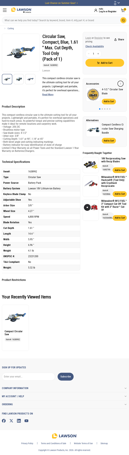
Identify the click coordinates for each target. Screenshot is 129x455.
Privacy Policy (27, 443)
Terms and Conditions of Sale (53, 443)
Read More (47, 94)
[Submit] (123, 20)
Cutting (11, 28)
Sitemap (104, 443)
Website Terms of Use (83, 443)
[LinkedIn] (19, 421)
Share (121, 39)
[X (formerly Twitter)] (11, 421)
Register (98, 37)
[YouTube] (26, 421)
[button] (120, 84)
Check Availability (94, 46)
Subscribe (65, 376)
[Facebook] (4, 421)
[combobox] (64, 20)
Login (88, 37)
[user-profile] (115, 4)
